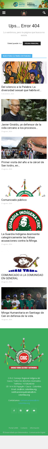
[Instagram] (20, 410)
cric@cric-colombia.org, (27, 389)
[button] (44, 12)
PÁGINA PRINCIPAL (32, 43)
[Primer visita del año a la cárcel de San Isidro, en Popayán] (24, 148)
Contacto (24, 428)
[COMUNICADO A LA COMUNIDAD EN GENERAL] (24, 261)
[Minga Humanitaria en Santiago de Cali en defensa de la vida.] (24, 298)
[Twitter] (27, 410)
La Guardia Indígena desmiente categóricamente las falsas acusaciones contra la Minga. (20, 237)
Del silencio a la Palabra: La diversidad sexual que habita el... (21, 88)
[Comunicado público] (24, 185)
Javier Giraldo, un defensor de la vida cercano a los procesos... (21, 126)
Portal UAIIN (13, 428)
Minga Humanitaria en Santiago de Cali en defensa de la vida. (22, 314)
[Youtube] (34, 410)
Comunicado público (14, 199)
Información (34, 428)
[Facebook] (14, 410)
